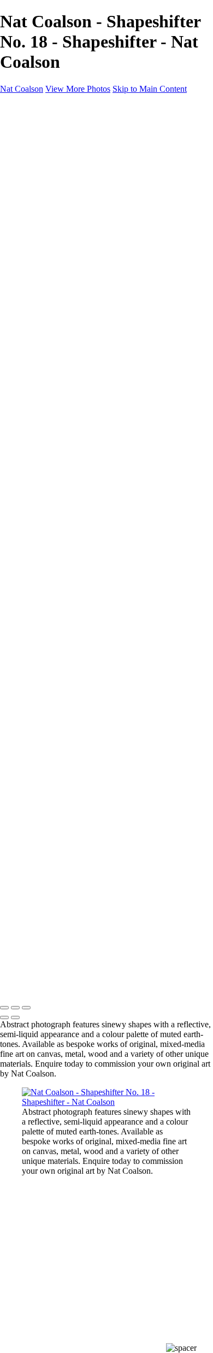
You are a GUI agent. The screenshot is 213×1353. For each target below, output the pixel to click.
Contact (37, 312)
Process (38, 175)
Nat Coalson (21, 88)
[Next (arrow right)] (15, 1017)
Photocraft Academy (82, 293)
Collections (65, 145)
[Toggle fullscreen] (15, 1007)
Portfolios (62, 155)
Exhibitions (65, 253)
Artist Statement (74, 244)
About (33, 194)
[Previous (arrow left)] (4, 1017)
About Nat (63, 214)
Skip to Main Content (150, 88)
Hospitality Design (79, 224)
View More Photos (77, 88)
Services (61, 273)
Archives (61, 165)
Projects (38, 185)
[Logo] (28, 107)
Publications (68, 263)
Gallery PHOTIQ (75, 283)
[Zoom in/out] (26, 1007)
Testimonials (68, 234)
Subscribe (41, 303)
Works (34, 126)
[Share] (26, 323)
